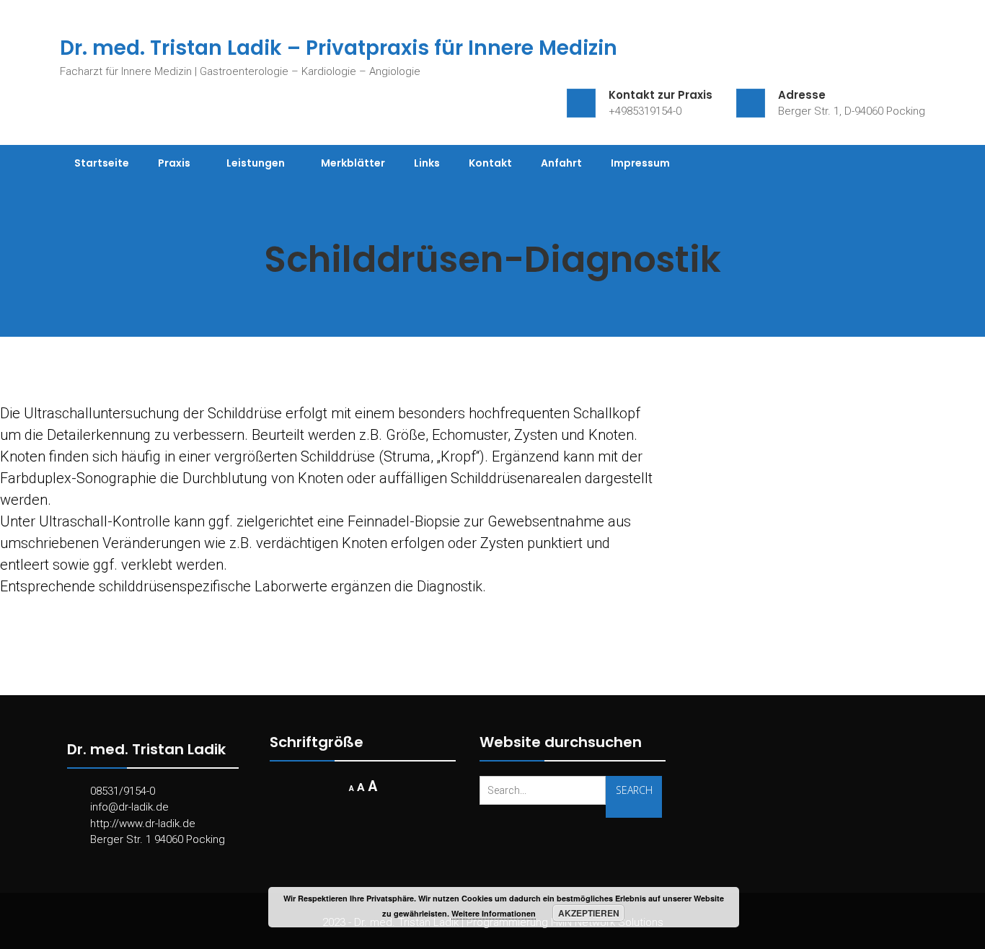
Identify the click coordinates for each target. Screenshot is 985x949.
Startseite (101, 163)
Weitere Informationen (493, 913)
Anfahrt (561, 163)
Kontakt (490, 163)
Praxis (174, 163)
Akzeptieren (588, 912)
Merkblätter (353, 163)
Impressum (640, 163)
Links (427, 163)
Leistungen (255, 163)
